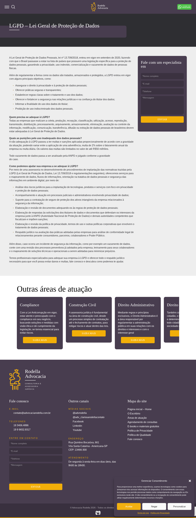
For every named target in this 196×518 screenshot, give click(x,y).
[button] (189, 480)
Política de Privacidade (160, 513)
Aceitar (128, 506)
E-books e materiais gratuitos (143, 426)
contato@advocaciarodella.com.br (32, 413)
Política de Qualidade (139, 435)
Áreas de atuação (137, 418)
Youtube (77, 430)
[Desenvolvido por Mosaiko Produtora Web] (98, 512)
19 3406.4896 (20, 425)
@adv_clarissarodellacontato (88, 417)
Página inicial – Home (140, 409)
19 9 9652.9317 (21, 429)
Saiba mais (40, 340)
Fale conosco (135, 439)
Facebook (78, 421)
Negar (154, 506)
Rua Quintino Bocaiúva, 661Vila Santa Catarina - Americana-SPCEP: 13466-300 (87, 446)
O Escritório (134, 413)
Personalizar (179, 506)
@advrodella (80, 413)
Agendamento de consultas (142, 422)
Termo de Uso (143, 513)
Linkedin (77, 425)
